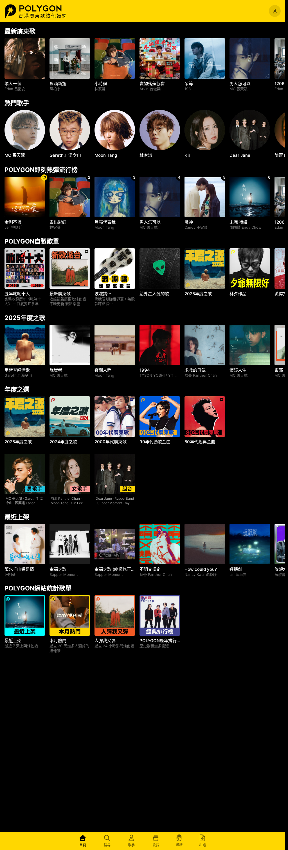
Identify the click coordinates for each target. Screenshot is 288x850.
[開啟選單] (275, 11)
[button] (46, 8)
